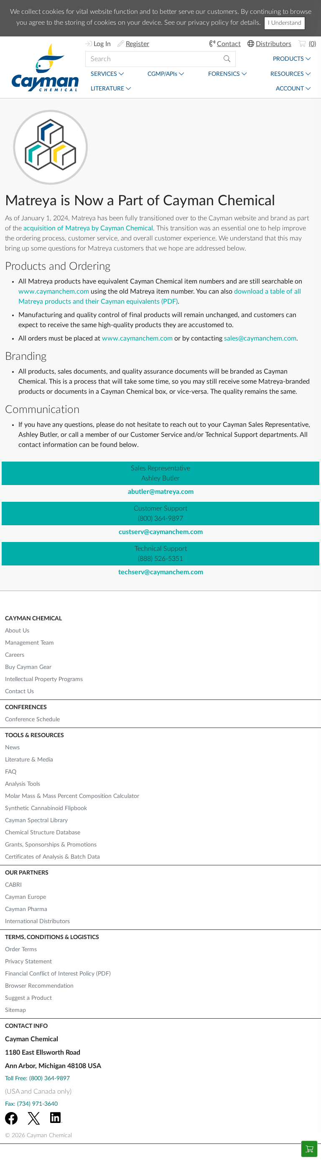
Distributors (273, 44)
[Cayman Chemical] (45, 67)
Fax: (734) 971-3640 (31, 1104)
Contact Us (19, 691)
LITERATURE (107, 89)
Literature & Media (29, 760)
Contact (229, 44)
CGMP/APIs (162, 74)
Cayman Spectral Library (36, 820)
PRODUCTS (288, 59)
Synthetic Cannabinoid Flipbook (46, 808)
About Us (17, 631)
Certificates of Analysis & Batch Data (52, 857)
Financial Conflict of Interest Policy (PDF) (58, 974)
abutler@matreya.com (161, 491)
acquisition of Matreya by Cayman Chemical (88, 228)
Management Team (29, 643)
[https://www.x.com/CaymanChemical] (34, 1118)
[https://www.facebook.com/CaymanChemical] (11, 1118)
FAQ (10, 772)
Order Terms (21, 949)
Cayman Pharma (26, 909)
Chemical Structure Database (42, 833)
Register (137, 44)
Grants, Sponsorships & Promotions (51, 845)
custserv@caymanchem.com (161, 532)
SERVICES (104, 74)
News (12, 748)
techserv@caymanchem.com (160, 572)
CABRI (13, 885)
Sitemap (15, 1010)
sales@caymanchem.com (260, 338)
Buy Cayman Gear (28, 667)
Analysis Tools (22, 784)
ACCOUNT (290, 89)
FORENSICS (224, 74)
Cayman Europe (25, 897)
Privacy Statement (28, 962)
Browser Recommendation (39, 986)
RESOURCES (287, 74)
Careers (14, 655)
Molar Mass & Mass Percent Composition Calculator (72, 796)
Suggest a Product (28, 998)
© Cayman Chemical (38, 1135)
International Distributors (37, 921)
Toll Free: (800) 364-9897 (37, 1078)
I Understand (284, 23)
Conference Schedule (32, 720)
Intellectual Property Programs (44, 679)
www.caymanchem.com (53, 291)
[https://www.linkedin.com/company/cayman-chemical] (56, 1118)
